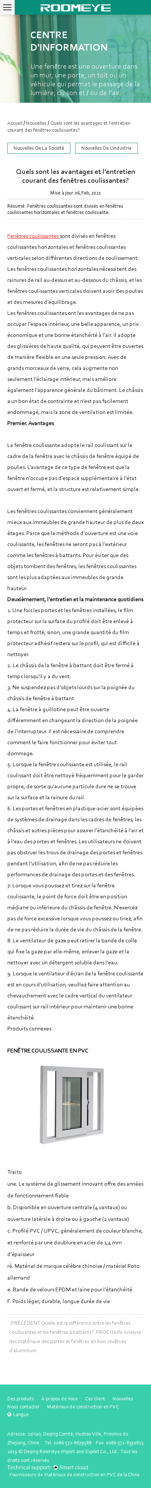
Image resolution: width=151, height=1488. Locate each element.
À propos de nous (59, 1399)
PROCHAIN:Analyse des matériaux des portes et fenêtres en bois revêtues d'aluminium (75, 1341)
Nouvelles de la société (39, 148)
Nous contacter (23, 1407)
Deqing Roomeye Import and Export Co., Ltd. (71, 1451)
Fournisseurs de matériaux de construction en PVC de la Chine (75, 1474)
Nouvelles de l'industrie (106, 148)
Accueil (14, 123)
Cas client (95, 1399)
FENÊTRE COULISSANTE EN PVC (47, 1050)
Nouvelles (36, 123)
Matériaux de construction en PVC (83, 1407)
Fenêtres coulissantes (33, 235)
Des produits (20, 1399)
